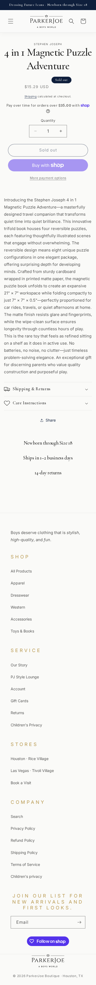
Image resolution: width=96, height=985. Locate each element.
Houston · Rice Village (30, 758)
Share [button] (51, 420)
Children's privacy (26, 876)
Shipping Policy (24, 852)
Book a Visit (21, 782)
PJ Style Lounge (25, 677)
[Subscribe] (79, 922)
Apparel (18, 583)
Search (17, 816)
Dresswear (20, 595)
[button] (11, 21)
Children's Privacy (26, 725)
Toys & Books (22, 631)
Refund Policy (23, 840)
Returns (17, 712)
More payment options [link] (48, 178)
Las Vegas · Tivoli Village (32, 770)
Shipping (31, 96)
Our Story (19, 665)
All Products (21, 571)
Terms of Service (25, 864)
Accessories (21, 619)
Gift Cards (19, 700)
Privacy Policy (23, 828)
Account (18, 689)
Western (18, 607)
